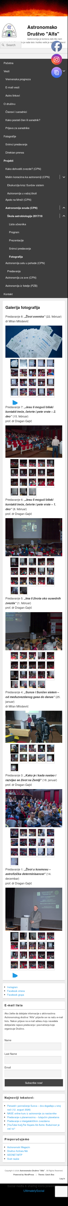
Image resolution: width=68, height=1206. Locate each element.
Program (14, 232)
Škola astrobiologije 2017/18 (24, 216)
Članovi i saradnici (16, 112)
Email (8, 1067)
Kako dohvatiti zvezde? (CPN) (23, 169)
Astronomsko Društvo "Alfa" (43, 30)
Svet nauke (13, 1158)
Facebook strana (16, 991)
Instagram (12, 987)
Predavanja (14, 271)
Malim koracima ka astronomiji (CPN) (27, 177)
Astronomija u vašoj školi (22, 193)
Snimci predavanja (16, 144)
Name (8, 1040)
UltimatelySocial (33, 1191)
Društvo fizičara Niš (17, 1151)
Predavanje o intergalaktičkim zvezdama (28, 1121)
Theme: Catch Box (46, 1174)
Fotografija (16, 257)
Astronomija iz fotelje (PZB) (21, 285)
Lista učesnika (17, 224)
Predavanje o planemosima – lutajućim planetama (33, 1117)
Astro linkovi (12, 95)
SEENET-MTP (14, 1154)
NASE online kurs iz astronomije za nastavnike (31, 1113)
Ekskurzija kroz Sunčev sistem (25, 185)
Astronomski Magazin (18, 1147)
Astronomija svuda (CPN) (21, 208)
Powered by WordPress (23, 1174)
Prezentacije (16, 240)
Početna (8, 63)
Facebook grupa (15, 994)
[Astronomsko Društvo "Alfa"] (9, 36)
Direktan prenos (14, 152)
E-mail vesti (12, 87)
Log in (62, 1178)
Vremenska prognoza (18, 79)
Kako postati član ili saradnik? (22, 120)
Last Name (11, 1054)
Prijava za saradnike (17, 128)
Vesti (6, 71)
